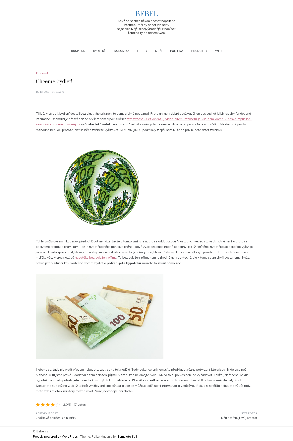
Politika (176, 50)
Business (78, 50)
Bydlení (99, 50)
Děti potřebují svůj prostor (239, 418)
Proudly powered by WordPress (56, 436)
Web (218, 50)
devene (60, 91)
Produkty (199, 50)
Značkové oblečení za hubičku (56, 418)
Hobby (142, 50)
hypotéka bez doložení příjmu (95, 257)
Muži (158, 50)
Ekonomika (121, 50)
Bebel (146, 14)
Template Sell (127, 436)
